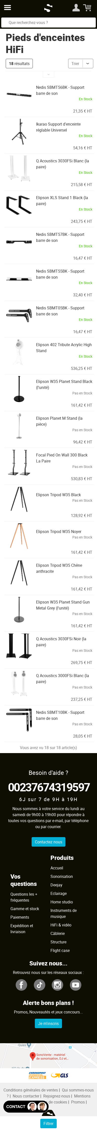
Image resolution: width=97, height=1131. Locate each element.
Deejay (56, 885)
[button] (48, 74)
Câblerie (57, 933)
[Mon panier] (87, 7)
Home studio (61, 902)
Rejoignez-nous (56, 1096)
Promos (78, 1102)
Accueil (56, 868)
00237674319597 (49, 787)
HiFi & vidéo (60, 925)
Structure (58, 942)
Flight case (60, 950)
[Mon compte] (76, 7)
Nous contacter (26, 1096)
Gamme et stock (24, 908)
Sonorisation (61, 876)
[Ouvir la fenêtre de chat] (25, 1106)
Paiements (19, 917)
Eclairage (58, 893)
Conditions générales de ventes (30, 1090)
